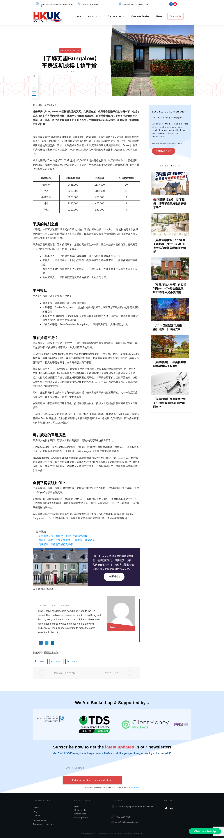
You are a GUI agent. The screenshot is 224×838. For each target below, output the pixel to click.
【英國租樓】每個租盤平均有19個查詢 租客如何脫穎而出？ (170, 391)
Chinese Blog (70, 50)
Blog (35, 811)
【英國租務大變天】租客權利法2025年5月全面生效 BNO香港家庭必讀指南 (170, 277)
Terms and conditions (43, 824)
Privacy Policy (133, 787)
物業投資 (38, 652)
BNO (76, 806)
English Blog (80, 813)
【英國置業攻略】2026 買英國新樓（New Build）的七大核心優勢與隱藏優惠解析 (170, 234)
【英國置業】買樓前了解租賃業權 (54, 544)
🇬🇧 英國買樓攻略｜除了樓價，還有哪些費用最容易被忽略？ (170, 192)
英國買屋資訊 (51, 652)
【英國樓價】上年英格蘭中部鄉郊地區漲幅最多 (170, 352)
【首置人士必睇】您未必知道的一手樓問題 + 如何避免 (65, 540)
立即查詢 (114, 576)
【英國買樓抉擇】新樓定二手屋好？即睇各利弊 (61, 536)
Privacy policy (39, 820)
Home (36, 807)
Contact (36, 815)
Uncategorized (81, 817)
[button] (205, 831)
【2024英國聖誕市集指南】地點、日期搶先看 (170, 315)
